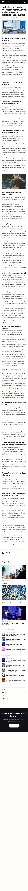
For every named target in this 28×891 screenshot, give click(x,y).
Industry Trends (5, 17)
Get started (13, 725)
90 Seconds (16, 310)
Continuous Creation (6, 447)
